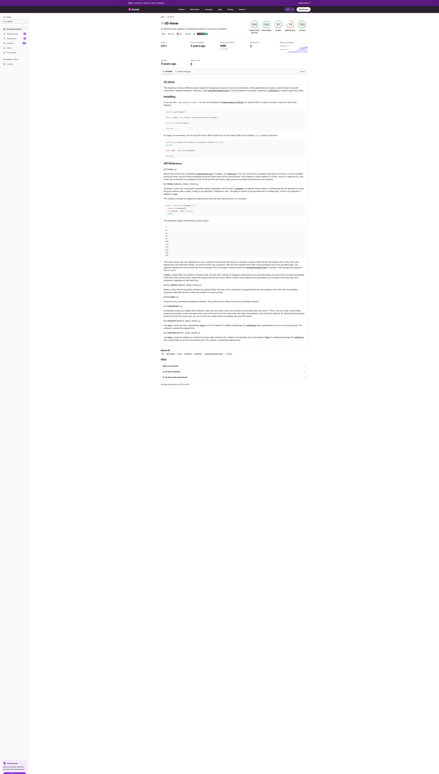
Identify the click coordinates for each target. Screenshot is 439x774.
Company (209, 9)
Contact (242, 9)
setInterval (298, 337)
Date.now (232, 174)
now (175, 194)
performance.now (205, 174)
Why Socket (194, 9)
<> (175, 169)
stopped (239, 188)
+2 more (229, 354)
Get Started (303, 9)
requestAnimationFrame (218, 90)
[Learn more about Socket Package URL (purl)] (194, 34)
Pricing (230, 9)
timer (167, 275)
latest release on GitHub (233, 102)
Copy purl (188, 34)
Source (302, 71)
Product (181, 9)
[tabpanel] (234, 210)
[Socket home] (134, 9)
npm (162, 17)
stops (202, 325)
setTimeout (273, 90)
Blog (220, 9)
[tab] (167, 71)
